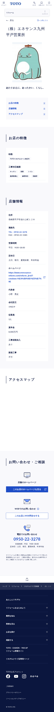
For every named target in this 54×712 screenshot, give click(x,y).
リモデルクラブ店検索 (31, 586)
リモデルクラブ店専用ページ (17, 659)
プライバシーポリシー (13, 692)
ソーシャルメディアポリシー (16, 698)
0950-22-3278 (27, 539)
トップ (5, 586)
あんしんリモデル (13, 600)
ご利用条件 (10, 686)
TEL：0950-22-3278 (18, 232)
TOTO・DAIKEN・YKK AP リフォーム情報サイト (17, 649)
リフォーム (15, 586)
